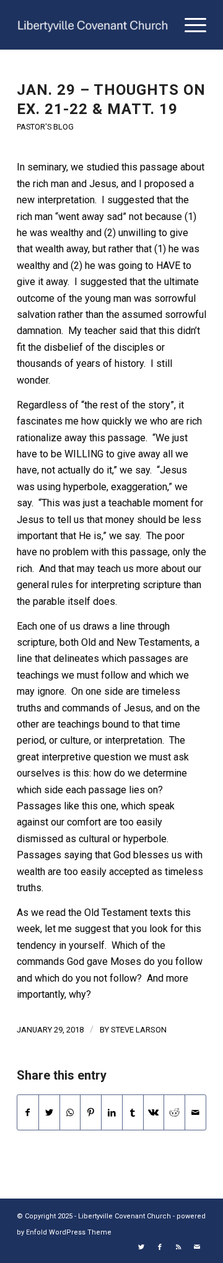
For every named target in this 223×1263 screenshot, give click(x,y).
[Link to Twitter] (141, 1247)
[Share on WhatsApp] (70, 1112)
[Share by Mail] (195, 1112)
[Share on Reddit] (174, 1112)
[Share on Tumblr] (133, 1112)
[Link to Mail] (197, 1247)
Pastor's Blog (45, 126)
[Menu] (189, 25)
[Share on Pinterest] (91, 1112)
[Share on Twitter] (49, 1112)
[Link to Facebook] (160, 1247)
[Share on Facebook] (27, 1112)
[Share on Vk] (154, 1112)
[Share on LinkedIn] (112, 1112)
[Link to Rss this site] (178, 1247)
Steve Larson (139, 1029)
